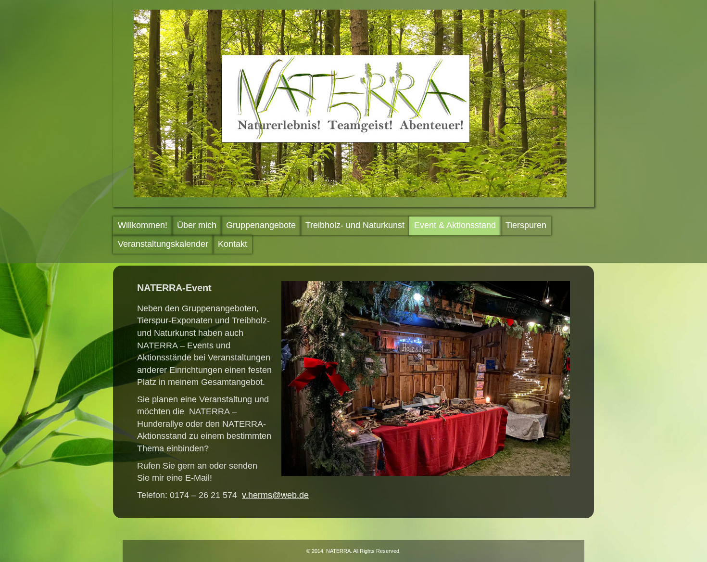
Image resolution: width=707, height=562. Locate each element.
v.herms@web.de (275, 495)
